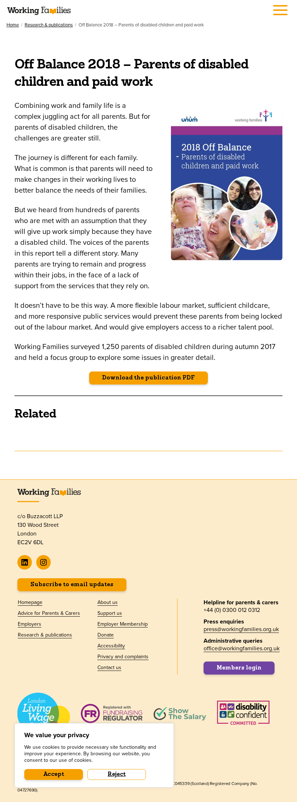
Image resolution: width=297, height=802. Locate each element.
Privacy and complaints (122, 656)
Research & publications (49, 25)
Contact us (109, 667)
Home (13, 25)
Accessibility (111, 645)
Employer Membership (122, 623)
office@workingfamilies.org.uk (242, 648)
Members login (239, 668)
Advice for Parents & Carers (49, 613)
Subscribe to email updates (71, 585)
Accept (53, 774)
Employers (29, 623)
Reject (117, 774)
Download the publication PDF (148, 378)
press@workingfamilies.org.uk (241, 629)
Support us (109, 613)
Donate (105, 634)
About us (107, 602)
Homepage (30, 602)
